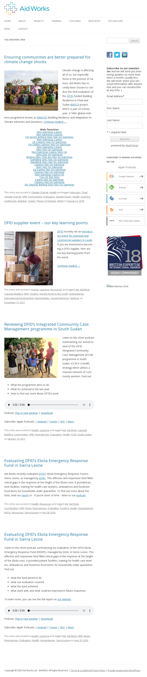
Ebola (28, 508)
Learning (85, 196)
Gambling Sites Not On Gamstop (49, 159)
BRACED (42, 117)
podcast (81, 495)
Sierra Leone (32, 512)
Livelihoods (10, 201)
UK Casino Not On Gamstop (49, 169)
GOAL (42, 478)
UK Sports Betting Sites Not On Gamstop (49, 137)
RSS (62, 421)
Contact (23, 28)
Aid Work (85, 289)
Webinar (74, 298)
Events (35, 289)
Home (7, 21)
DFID (70, 96)
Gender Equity (63, 196)
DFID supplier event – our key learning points (46, 222)
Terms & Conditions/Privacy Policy (88, 670)
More (71, 421)
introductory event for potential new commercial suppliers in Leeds (75, 236)
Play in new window (26, 413)
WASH (60, 201)
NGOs (7, 512)
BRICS (74, 104)
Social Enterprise (60, 298)
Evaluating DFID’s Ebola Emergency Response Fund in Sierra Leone (46, 463)
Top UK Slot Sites (49, 177)
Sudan (31, 201)
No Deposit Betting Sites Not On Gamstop (49, 184)
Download (47, 413)
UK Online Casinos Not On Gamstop (49, 144)
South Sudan (84, 434)
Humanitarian (76, 293)
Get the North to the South (53, 293)
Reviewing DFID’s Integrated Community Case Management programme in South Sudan (46, 326)
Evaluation (49, 196)
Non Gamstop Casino (49, 132)
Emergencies (42, 434)
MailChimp (131, 145)
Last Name (113, 120)
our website (64, 599)
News (7, 28)
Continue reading (55, 121)
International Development (19, 298)
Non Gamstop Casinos (49, 134)
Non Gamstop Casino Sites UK (49, 152)
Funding (34, 293)
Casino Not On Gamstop (49, 179)
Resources (56, 289)
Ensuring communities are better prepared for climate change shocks (47, 59)
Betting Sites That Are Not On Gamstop (49, 157)
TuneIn (53, 421)
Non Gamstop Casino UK (49, 174)
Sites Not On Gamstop (49, 149)
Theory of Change (46, 201)
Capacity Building (13, 293)
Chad (84, 192)
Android (41, 421)
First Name (113, 108)
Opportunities (42, 298)
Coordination (11, 508)
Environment (35, 196)
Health (53, 192)
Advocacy (75, 192)
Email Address (115, 96)
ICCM (73, 434)
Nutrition (22, 201)
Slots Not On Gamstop (49, 167)
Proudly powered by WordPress (124, 670)
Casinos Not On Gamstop (49, 164)
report (25, 495)
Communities (21, 434)
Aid (77, 289)
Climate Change (39, 192)
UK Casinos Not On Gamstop (49, 142)
